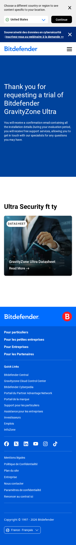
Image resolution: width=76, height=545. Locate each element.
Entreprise (10, 477)
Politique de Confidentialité (20, 464)
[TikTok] (55, 443)
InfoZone (9, 429)
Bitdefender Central (16, 375)
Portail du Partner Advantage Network (28, 393)
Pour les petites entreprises (24, 339)
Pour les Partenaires (19, 354)
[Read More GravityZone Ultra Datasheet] (38, 246)
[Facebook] (6, 443)
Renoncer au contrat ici (18, 496)
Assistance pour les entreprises (23, 411)
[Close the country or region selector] (70, 8)
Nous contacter (14, 483)
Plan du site (11, 470)
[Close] (70, 34)
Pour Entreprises (16, 347)
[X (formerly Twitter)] (16, 443)
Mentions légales (14, 457)
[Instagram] (45, 443)
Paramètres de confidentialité (22, 490)
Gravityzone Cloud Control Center (25, 381)
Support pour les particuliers (21, 405)
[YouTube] (35, 443)
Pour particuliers (16, 332)
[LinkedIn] (26, 443)
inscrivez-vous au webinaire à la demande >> (34, 36)
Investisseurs (12, 417)
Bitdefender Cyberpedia (18, 387)
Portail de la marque (16, 399)
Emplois (9, 423)
